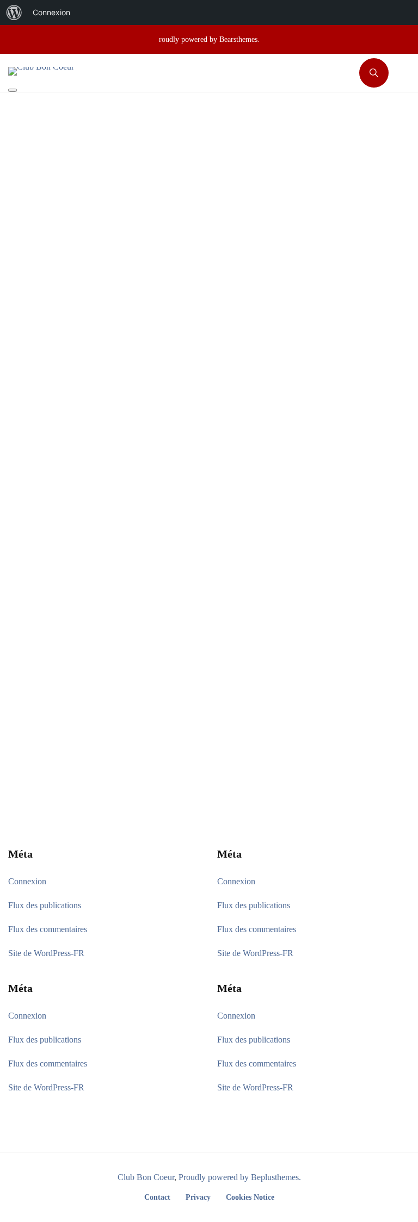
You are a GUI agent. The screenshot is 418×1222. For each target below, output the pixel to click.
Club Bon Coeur (146, 1177)
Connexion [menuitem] (51, 12)
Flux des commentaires (47, 929)
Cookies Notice (250, 1197)
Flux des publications (44, 905)
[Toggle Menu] (12, 90)
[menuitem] (14, 12)
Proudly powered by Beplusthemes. (240, 1177)
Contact (157, 1197)
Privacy (198, 1197)
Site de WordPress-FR (46, 953)
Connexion (27, 881)
